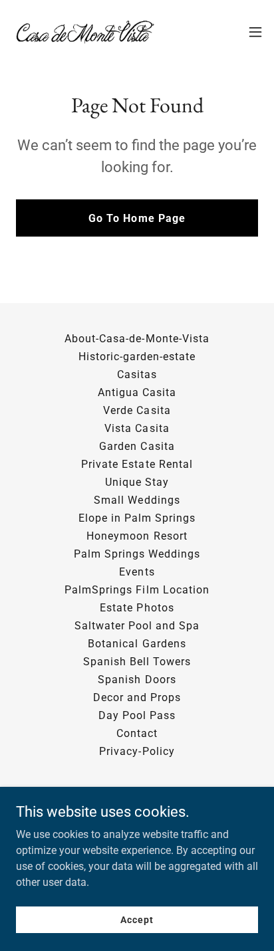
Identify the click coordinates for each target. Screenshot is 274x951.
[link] (85, 31)
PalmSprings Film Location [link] (137, 589)
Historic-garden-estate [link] (137, 356)
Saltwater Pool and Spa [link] (137, 625)
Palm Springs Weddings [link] (137, 554)
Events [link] (136, 572)
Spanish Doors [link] (137, 679)
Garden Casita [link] (136, 446)
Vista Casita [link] (136, 428)
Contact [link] (137, 733)
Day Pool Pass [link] (137, 715)
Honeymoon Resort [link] (136, 536)
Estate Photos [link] (137, 607)
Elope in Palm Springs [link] (137, 518)
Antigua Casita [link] (137, 392)
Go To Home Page (136, 218)
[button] (255, 32)
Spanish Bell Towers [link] (137, 661)
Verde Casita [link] (136, 410)
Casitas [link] (137, 374)
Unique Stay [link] (137, 482)
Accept (136, 919)
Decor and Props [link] (137, 697)
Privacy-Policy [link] (136, 751)
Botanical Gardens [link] (137, 643)
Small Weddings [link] (137, 500)
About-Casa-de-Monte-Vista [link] (137, 338)
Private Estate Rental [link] (136, 464)
